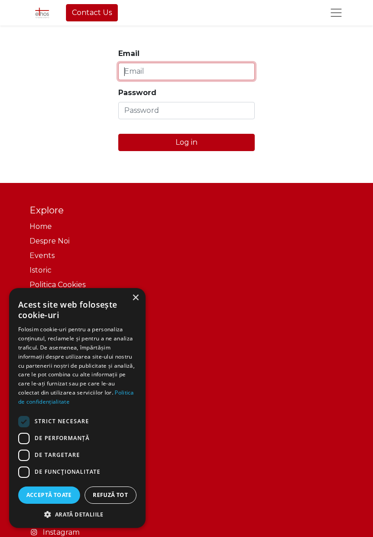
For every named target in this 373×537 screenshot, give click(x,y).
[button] (77, 514)
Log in (186, 142)
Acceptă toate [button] (49, 495)
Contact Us (92, 12)
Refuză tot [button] (110, 495)
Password (137, 92)
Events (42, 255)
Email (129, 53)
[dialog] (77, 408)
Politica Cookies (58, 284)
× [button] (135, 297)
